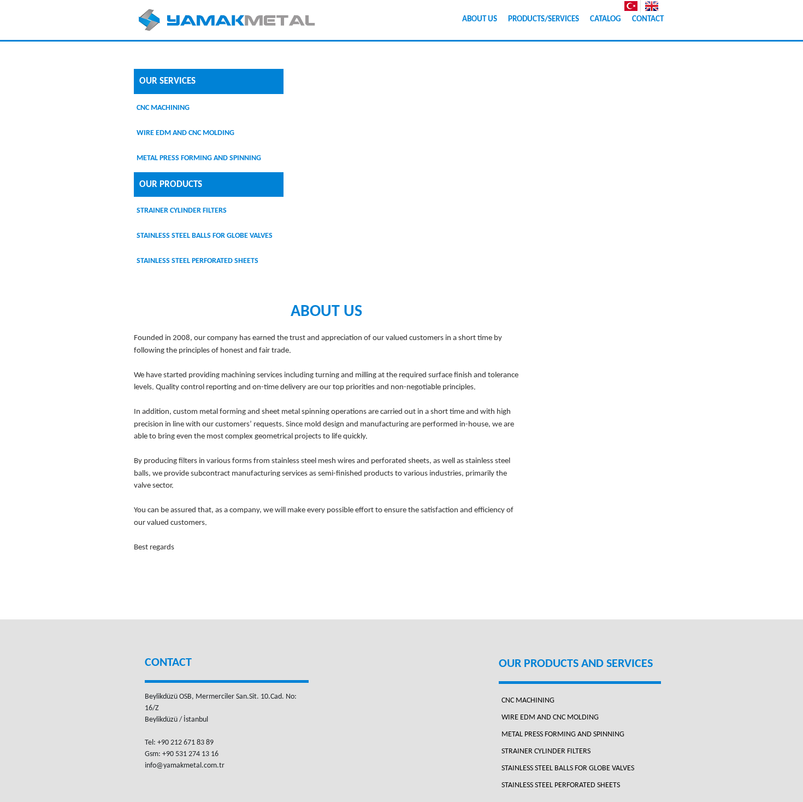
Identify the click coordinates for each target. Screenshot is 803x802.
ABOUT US (479, 19)
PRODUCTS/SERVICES (543, 19)
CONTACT (648, 19)
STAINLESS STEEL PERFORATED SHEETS (197, 261)
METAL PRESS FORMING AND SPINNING (199, 158)
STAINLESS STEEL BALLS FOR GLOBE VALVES (205, 236)
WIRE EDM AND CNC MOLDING (185, 133)
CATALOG (605, 19)
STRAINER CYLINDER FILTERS (182, 211)
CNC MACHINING (163, 108)
